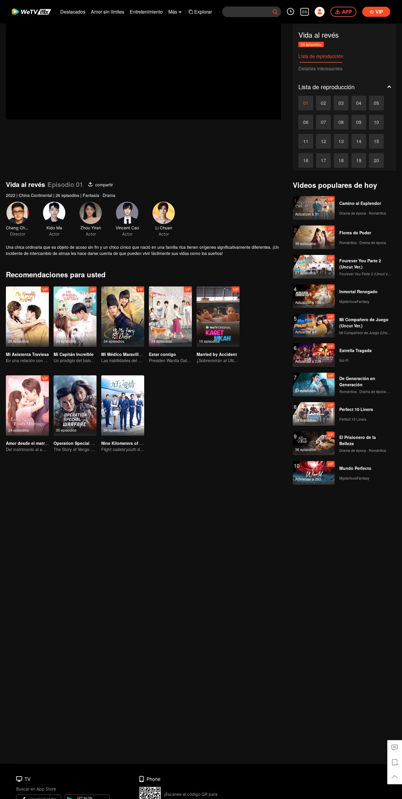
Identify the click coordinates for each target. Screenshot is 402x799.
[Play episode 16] (305, 160)
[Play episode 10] (376, 122)
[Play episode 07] (323, 122)
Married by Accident (217, 354)
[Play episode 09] (358, 122)
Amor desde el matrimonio (32, 443)
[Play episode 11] (305, 141)
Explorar (203, 11)
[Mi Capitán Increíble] (75, 316)
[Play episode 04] (358, 103)
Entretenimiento (146, 11)
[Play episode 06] (305, 122)
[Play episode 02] (323, 103)
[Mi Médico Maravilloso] (122, 316)
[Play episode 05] (376, 103)
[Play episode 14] (358, 141)
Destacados (72, 11)
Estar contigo (162, 354)
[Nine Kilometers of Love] (122, 405)
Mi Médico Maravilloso (123, 354)
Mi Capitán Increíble (74, 354)
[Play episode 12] (323, 141)
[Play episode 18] (341, 160)
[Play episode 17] (323, 160)
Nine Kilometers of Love (125, 443)
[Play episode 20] (376, 160)
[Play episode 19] (358, 160)
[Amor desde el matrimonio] (27, 405)
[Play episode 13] (341, 141)
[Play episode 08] (341, 122)
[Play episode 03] (341, 103)
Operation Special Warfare (80, 443)
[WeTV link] (32, 11)
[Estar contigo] (170, 316)
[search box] (275, 11)
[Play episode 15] (376, 141)
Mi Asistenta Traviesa (27, 354)
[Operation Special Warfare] (75, 405)
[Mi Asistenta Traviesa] (27, 316)
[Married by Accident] (218, 316)
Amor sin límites (107, 11)
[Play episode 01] (305, 103)
